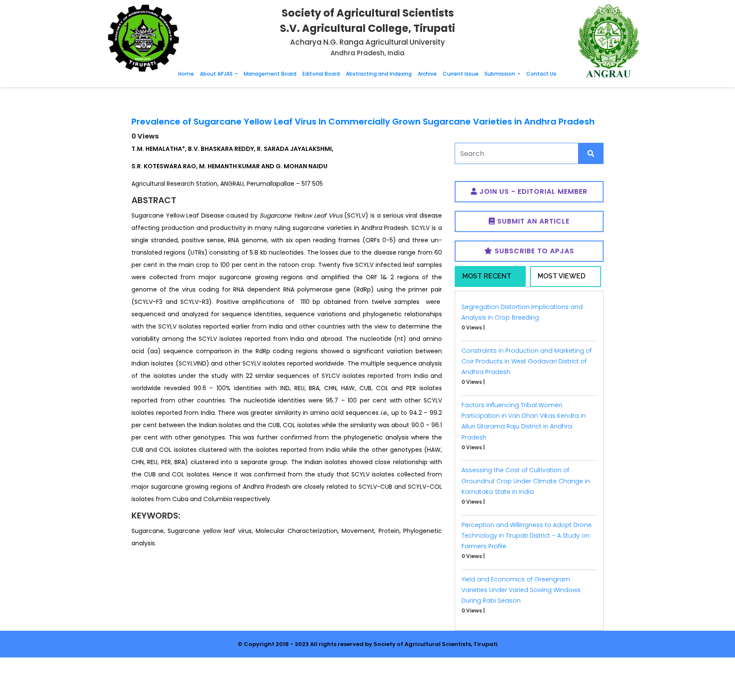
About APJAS (217, 73)
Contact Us (541, 73)
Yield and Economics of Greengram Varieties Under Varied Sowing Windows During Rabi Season (521, 590)
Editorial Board (321, 73)
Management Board (270, 73)
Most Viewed (561, 276)
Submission (500, 73)
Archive (427, 73)
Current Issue (461, 73)
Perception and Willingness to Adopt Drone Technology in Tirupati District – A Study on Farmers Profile (527, 535)
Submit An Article (532, 221)
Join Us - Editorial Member (532, 191)
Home (186, 73)
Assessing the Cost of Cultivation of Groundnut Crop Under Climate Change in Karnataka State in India (526, 481)
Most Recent (486, 276)
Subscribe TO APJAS (533, 251)
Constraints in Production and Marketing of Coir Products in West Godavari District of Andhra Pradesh (527, 361)
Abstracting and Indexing (379, 73)
